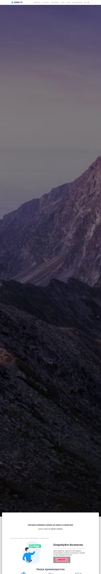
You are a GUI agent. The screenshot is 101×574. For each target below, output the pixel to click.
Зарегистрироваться (77, 2)
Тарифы (68, 2)
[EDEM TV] (16, 2)
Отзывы (63, 2)
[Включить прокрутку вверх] (98, 571)
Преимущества (37, 2)
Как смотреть (46, 2)
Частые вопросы (55, 2)
